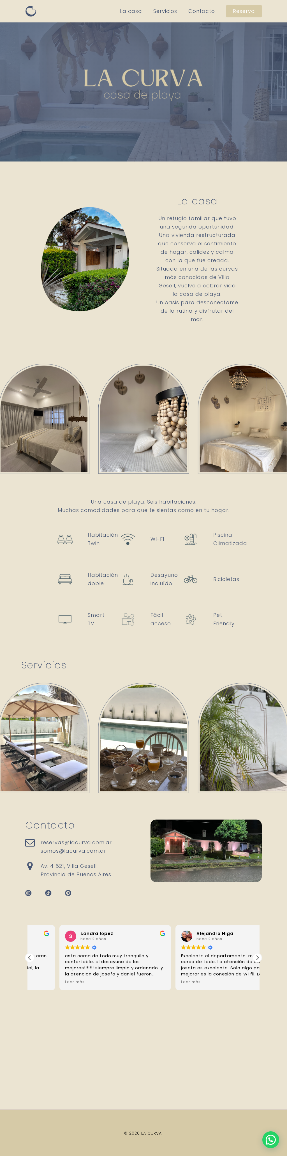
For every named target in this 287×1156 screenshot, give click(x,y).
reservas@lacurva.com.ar (76, 842)
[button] (257, 958)
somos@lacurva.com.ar (73, 850)
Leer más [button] (45, 982)
